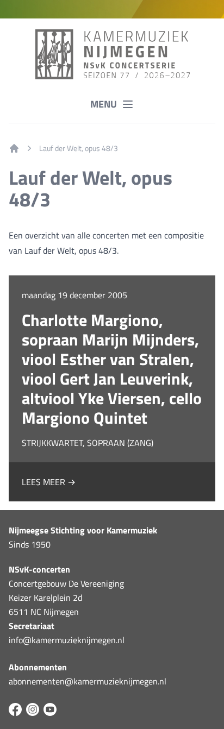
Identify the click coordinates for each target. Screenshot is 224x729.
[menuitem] (14, 148)
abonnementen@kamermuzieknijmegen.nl (87, 681)
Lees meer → (49, 481)
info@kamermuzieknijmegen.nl (67, 639)
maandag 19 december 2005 (74, 294)
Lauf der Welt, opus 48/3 (78, 148)
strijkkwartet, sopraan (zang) (87, 442)
